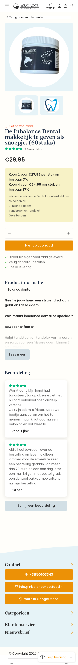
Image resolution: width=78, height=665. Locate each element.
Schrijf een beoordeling (36, 505)
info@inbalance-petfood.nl (41, 586)
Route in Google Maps (41, 599)
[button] (10, 105)
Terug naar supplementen (26, 17)
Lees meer (17, 354)
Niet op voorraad (39, 245)
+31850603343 (41, 574)
